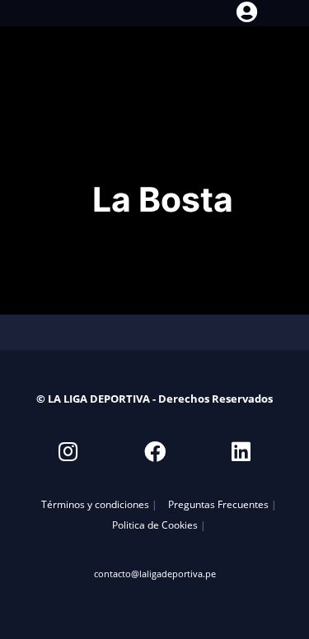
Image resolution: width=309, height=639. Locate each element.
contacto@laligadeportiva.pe (155, 573)
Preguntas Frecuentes (218, 504)
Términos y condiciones (95, 504)
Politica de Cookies (155, 524)
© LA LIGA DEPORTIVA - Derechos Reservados (154, 398)
